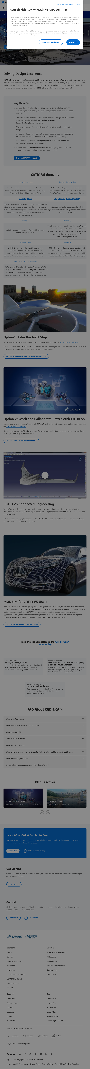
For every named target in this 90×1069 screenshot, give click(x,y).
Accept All (73, 42)
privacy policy (52, 35)
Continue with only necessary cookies (67, 4)
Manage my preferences (51, 42)
